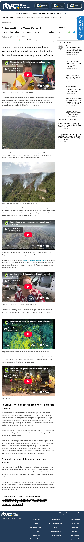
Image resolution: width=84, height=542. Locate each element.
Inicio (3, 22)
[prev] (77, 17)
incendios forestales (39, 501)
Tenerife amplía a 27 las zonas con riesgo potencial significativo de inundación (69, 124)
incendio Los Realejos (9, 501)
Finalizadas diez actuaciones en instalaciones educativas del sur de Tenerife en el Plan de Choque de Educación (69, 136)
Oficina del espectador (75, 515)
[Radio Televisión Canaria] (16, 6)
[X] (59, 32)
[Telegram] (74, 32)
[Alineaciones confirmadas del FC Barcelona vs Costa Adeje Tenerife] (61, 75)
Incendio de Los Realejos (10, 499)
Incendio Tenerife (24, 501)
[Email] (59, 37)
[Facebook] (64, 32)
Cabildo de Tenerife (9, 496)
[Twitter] (66, 512)
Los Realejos (17, 504)
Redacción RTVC (7, 37)
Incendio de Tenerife (27, 499)
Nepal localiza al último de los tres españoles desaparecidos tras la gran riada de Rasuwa (74, 101)
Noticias (8, 22)
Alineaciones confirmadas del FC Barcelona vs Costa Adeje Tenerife (73, 76)
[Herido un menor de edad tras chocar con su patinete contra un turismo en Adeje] (61, 88)
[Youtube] (60, 512)
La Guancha (6, 504)
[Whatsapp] (81, 512)
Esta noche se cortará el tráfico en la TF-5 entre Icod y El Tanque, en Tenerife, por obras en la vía (74, 63)
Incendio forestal (42, 499)
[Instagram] (72, 512)
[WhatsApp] (69, 32)
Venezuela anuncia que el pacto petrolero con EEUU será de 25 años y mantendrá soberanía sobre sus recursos (74, 49)
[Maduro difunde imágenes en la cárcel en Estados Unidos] (61, 113)
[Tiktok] (69, 512)
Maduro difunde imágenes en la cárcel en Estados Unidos (73, 112)
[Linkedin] (75, 512)
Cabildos (20, 496)
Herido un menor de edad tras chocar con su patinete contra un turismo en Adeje (73, 88)
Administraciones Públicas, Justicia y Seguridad (27, 153)
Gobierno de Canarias (33, 496)
